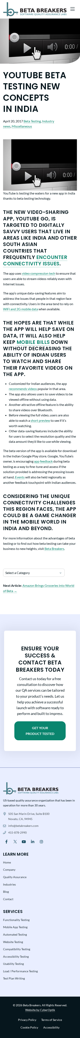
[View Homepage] (30, 788)
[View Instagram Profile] (41, 841)
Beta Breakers (54, 549)
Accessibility (51, 1027)
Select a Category (17, 573)
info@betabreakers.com (23, 825)
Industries (9, 884)
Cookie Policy (29, 1027)
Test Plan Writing (14, 978)
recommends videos (23, 389)
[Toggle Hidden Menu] (72, 9)
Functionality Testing (16, 920)
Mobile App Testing (15, 927)
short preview (40, 420)
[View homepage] (35, 9)
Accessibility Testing (16, 956)
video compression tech (38, 273)
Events (20, 477)
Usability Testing (13, 963)
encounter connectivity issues (35, 260)
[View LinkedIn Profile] (32, 841)
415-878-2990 (17, 832)
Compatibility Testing (16, 949)
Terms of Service (51, 1020)
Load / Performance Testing (20, 971)
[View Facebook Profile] (6, 841)
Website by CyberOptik (40, 1010)
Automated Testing (15, 934)
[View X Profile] (15, 841)
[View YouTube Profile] (24, 841)
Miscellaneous (22, 126)
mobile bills (33, 342)
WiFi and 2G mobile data (20, 309)
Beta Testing (32, 121)
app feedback (43, 461)
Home (7, 862)
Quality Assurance (14, 877)
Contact (8, 899)
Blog (6, 891)
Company (9, 869)
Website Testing (13, 942)
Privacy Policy (27, 1020)
